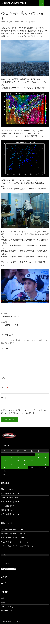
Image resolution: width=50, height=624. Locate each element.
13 (25, 461)
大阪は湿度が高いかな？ (10, 315)
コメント (5, 348)
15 (39, 461)
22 (39, 464)
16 (45, 461)
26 (18, 468)
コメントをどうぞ (28, 22)
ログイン (4, 598)
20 (25, 464)
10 (5, 461)
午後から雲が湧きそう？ (10, 502)
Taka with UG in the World (13, 3)
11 (11, 461)
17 (5, 464)
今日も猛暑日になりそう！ (11, 493)
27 (25, 468)
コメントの (7, 606)
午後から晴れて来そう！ (10, 538)
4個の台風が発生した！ (9, 497)
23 (45, 464)
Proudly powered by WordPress (11, 621)
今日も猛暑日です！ (8, 506)
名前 (3, 378)
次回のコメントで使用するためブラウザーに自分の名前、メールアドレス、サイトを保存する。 (23, 411)
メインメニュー (47, 3)
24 (5, 468)
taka (18, 22)
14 (32, 461)
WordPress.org (6, 611)
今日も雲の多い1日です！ (10, 323)
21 (32, 464)
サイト (4, 398)
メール (4, 388)
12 (18, 461)
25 (11, 468)
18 (11, 464)
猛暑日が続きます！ (8, 510)
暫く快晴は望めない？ (9, 529)
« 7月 (3, 474)
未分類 (3, 583)
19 (18, 464)
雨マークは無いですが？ (10, 489)
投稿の (5, 602)
